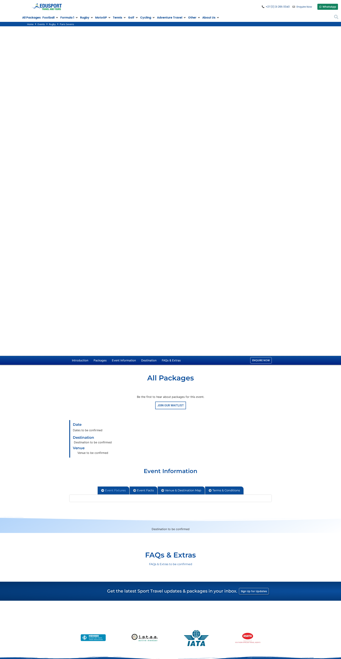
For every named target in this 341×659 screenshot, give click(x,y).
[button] (50, 18)
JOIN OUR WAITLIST (170, 405)
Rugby (52, 24)
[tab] (113, 490)
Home (30, 24)
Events (41, 24)
